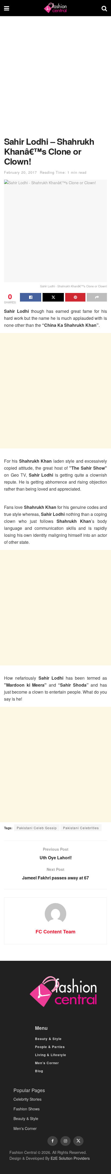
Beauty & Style (48, 1038)
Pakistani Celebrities (81, 827)
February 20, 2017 (20, 172)
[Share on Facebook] (30, 297)
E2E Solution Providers (70, 1158)
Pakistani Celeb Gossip (37, 827)
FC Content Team (55, 931)
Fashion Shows (26, 1108)
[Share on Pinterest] (75, 297)
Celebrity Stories (27, 1099)
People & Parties (50, 1046)
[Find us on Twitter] (78, 1141)
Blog (39, 1070)
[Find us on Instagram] (65, 1141)
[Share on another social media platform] (97, 297)
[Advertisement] (55, 79)
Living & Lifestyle (50, 1054)
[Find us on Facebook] (52, 1141)
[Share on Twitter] (53, 297)
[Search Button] (104, 8)
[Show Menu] (6, 8)
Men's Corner (25, 1128)
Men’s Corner (47, 1062)
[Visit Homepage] (55, 8)
